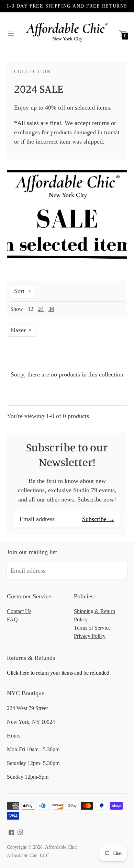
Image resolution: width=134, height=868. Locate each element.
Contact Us (19, 611)
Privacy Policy (89, 636)
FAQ (12, 619)
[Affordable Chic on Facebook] (11, 831)
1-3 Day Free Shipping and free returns (67, 6)
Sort (19, 291)
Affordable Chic (61, 847)
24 (41, 309)
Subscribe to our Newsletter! (67, 454)
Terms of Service (92, 628)
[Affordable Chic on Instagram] (20, 831)
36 (51, 309)
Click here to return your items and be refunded (58, 673)
